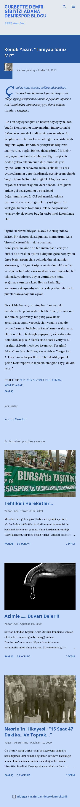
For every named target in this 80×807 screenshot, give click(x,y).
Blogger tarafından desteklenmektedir (42, 796)
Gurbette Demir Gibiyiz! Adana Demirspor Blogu (25, 11)
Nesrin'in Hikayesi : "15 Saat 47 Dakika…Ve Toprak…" (38, 732)
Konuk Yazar (13, 385)
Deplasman (53, 380)
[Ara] (64, 6)
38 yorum (23, 656)
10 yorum (23, 775)
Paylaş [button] (9, 391)
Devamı (71, 543)
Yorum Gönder (15, 419)
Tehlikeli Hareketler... (28, 503)
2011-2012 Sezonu (32, 380)
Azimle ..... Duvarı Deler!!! (31, 616)
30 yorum (23, 543)
